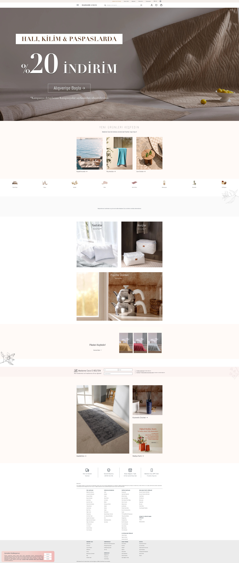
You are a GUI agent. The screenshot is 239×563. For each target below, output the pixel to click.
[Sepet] (161, 5)
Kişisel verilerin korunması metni (147, 372)
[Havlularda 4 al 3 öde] (119, 61)
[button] (104, 118)
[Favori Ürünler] (156, 5)
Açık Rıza (138, 372)
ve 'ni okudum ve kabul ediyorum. (151, 372)
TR (154, 1)
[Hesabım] (152, 5)
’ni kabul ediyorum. (144, 370)
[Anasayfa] (89, 5)
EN (156, 1)
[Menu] (78, 5)
